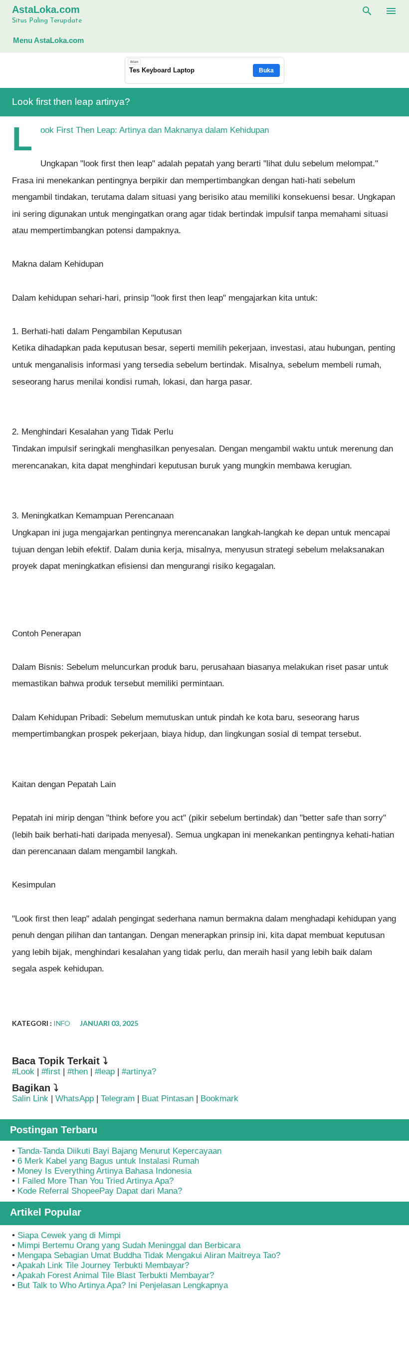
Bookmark (219, 1098)
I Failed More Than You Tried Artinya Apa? (95, 1181)
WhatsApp (74, 1098)
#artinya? (139, 1071)
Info (61, 1023)
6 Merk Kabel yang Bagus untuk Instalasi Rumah (108, 1161)
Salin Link (30, 1098)
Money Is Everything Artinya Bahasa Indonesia (104, 1171)
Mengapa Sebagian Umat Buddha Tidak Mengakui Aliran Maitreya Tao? (148, 1255)
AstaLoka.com (46, 9)
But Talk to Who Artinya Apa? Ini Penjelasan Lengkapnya (122, 1285)
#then (77, 1071)
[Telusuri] (367, 11)
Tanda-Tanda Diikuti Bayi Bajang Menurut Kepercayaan (119, 1151)
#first (50, 1071)
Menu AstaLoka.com (48, 40)
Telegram (118, 1098)
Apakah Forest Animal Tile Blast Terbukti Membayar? (115, 1275)
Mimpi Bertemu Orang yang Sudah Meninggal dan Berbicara (128, 1245)
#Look (23, 1071)
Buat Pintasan (169, 1098)
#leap (105, 1071)
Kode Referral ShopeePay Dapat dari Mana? (99, 1191)
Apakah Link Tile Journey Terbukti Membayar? (103, 1265)
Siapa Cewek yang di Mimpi (69, 1235)
